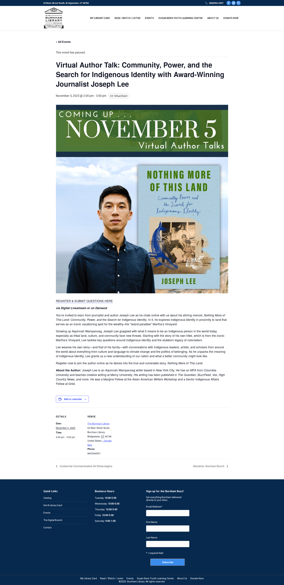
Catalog (47, 498)
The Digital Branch (52, 520)
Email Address (154, 506)
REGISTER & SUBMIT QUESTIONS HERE (84, 301)
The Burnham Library (98, 423)
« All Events (63, 42)
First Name (151, 522)
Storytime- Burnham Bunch (209, 466)
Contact (47, 527)
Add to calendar (73, 399)
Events (46, 512)
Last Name (151, 537)
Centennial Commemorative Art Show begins (85, 466)
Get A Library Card (52, 505)
